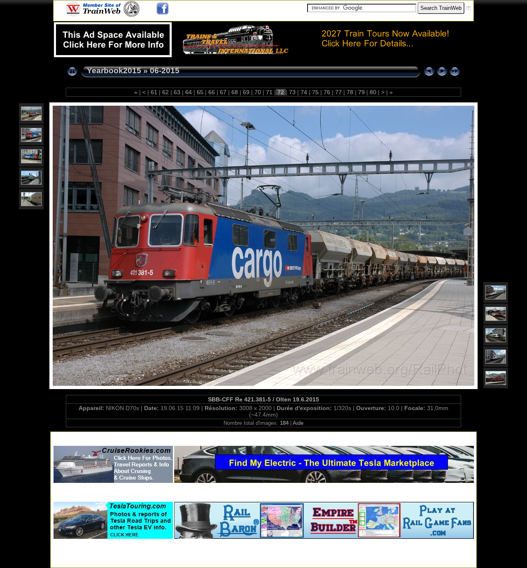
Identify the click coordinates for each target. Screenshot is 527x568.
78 (350, 92)
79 (361, 92)
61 (154, 92)
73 (292, 92)
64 (189, 92)
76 (327, 92)
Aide (298, 423)
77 (338, 92)
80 (373, 92)
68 (235, 92)
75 (315, 92)
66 (212, 92)
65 (200, 92)
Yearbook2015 (114, 70)
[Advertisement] (263, 437)
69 (246, 92)
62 (165, 92)
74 (304, 92)
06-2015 (165, 70)
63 (177, 92)
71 (269, 92)
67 (223, 92)
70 (258, 92)
